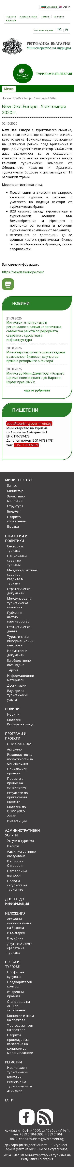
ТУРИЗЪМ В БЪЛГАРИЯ (54, 74)
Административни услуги (19, 832)
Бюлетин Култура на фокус (20, 722)
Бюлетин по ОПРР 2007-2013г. (16, 811)
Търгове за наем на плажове (20, 1027)
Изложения (15, 913)
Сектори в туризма (15, 548)
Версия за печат (8, 284)
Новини (12, 709)
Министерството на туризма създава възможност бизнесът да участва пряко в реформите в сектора (35, 356)
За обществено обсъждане (19, 662)
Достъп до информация (17, 901)
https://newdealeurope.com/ (23, 272)
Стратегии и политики (16, 538)
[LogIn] (66, 30)
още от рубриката (37, 390)
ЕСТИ (9, 1100)
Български (51, 6)
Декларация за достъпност (26, 1145)
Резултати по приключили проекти (17, 797)
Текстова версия (43, 30)
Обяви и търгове (12, 964)
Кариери (11, 20)
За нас (12, 485)
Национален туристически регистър (17, 1072)
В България (16, 933)
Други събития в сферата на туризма (20, 948)
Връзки (13, 526)
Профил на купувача (15, 974)
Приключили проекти (17, 771)
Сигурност (59, 1145)
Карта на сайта (28, 16)
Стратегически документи (18, 591)
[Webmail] (59, 30)
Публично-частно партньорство (18, 617)
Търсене (11, 16)
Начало (6, 98)
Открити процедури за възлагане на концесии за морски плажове (20, 1044)
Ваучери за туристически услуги (17, 695)
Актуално (14, 749)
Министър (15, 491)
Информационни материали (20, 677)
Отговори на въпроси (17, 873)
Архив (14, 670)
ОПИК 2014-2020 (20, 744)
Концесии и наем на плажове (20, 1018)
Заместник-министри (16, 498)
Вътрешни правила (15, 994)
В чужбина (15, 938)
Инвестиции (17, 821)
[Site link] (24, 84)
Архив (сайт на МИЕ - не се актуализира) (37, 1149)
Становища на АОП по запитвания (18, 1006)
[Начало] (37, 56)
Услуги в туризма (20, 840)
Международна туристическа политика (19, 602)
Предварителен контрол (19, 984)
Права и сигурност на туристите (17, 885)
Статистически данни (18, 629)
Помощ (45, 16)
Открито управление (16, 519)
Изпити (13, 846)
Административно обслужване (20, 853)
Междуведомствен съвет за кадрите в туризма (20, 576)
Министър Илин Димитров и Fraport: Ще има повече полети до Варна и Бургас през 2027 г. (35, 377)
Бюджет (13, 511)
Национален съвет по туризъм (17, 560)
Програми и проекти (15, 735)
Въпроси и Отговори (15, 863)
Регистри (13, 1062)
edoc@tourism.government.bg (41, 1139)
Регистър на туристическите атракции (19, 1086)
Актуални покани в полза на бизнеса (19, 923)
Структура (15, 506)
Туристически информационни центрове (20, 641)
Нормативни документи (17, 653)
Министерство (18, 480)
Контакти (58, 16)
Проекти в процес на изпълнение (16, 782)
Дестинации (16, 685)
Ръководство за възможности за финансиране (20, 759)
